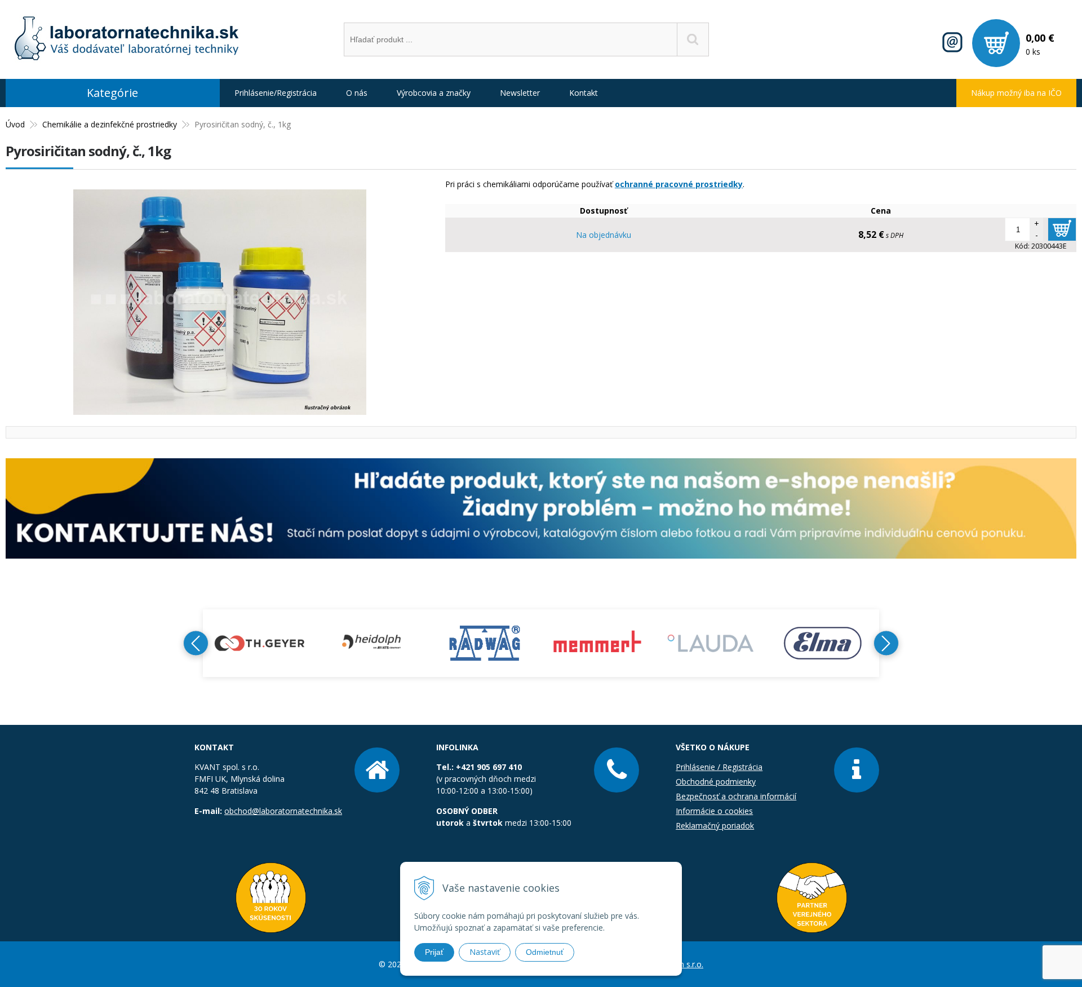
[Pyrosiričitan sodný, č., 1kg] (219, 409)
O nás (356, 92)
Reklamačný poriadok (715, 825)
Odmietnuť (545, 952)
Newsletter (520, 92)
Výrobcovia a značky (434, 92)
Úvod (15, 124)
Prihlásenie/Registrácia (275, 92)
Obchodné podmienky (716, 781)
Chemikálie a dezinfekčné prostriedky (109, 124)
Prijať (434, 952)
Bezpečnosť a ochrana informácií (736, 796)
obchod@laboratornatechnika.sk (283, 810)
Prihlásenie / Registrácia (719, 767)
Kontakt (583, 92)
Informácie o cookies (714, 810)
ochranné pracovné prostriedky (679, 184)
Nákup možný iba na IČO (1016, 92)
